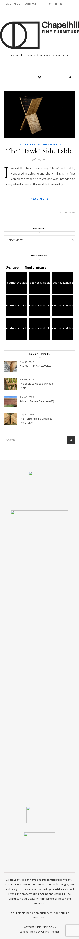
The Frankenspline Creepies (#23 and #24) (36, 421)
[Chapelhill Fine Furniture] (39, 35)
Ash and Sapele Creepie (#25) (37, 401)
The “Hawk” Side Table (39, 150)
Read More (40, 198)
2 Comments (67, 212)
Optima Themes (50, 931)
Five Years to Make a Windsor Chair (37, 386)
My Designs (26, 144)
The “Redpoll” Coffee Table (35, 366)
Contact (30, 3)
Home (7, 3)
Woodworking (50, 144)
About (18, 3)
